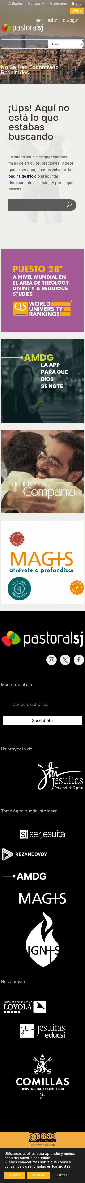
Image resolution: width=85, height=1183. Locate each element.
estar (53, 20)
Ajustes (61, 1175)
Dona (76, 10)
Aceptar (15, 1175)
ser (39, 20)
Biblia (76, 3)
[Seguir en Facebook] (79, 660)
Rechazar (38, 1175)
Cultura (34, 3)
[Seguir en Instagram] (51, 660)
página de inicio (22, 176)
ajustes (64, 1166)
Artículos (15, 3)
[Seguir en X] (65, 660)
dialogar (71, 20)
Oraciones (58, 3)
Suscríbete (42, 720)
